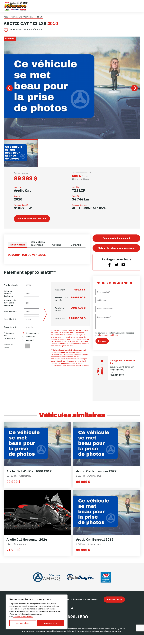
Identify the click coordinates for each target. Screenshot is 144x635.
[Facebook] (72, 608)
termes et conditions (108, 335)
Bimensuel (30, 336)
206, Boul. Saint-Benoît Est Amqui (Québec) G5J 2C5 (122, 369)
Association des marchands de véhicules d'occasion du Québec (96, 629)
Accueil (7, 17)
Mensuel (29, 340)
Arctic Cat (28, 17)
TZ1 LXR (39, 17)
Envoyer (102, 341)
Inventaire (17, 17)
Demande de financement (116, 238)
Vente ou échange (72, 599)
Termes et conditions (23, 616)
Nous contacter (114, 599)
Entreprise (91, 599)
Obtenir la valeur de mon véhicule (116, 248)
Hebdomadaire (32, 333)
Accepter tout (50, 623)
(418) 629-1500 (117, 375)
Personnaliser (23, 623)
